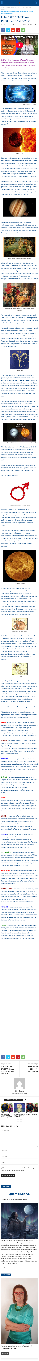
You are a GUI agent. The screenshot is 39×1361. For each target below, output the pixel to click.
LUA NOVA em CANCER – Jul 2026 (31, 1113)
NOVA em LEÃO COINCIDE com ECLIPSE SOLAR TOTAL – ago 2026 (6, 1115)
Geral (30, 11)
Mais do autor (29, 1100)
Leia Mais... (4, 1268)
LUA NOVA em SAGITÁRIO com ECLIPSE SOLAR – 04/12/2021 (7, 1070)
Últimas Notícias (7, 13)
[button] (35, 3)
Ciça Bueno (7, 25)
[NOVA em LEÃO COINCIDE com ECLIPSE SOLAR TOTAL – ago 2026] (7, 1107)
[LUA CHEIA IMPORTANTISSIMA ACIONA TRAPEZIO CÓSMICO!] (19, 1107)
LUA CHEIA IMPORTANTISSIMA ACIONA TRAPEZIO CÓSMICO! (19, 1115)
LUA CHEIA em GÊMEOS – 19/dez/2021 (32, 1069)
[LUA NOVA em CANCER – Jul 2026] (32, 1107)
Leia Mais (5, 1353)
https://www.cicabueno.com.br (19, 1093)
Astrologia (24, 11)
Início (2, 7)
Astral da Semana (10, 7)
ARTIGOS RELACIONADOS (13, 1100)
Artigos (16, 11)
